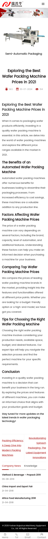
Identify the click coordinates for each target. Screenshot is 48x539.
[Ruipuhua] (12, 4)
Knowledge (30, 466)
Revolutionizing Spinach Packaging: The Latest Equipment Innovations (36, 448)
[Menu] (43, 4)
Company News (11, 466)
